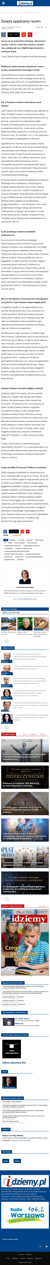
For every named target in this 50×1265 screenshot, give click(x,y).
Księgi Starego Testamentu (31, 545)
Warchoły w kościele (5, 673)
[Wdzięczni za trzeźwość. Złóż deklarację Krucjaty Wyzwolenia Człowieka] (25, 777)
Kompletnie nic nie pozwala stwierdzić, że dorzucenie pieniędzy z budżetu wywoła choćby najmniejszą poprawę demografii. (29, 656)
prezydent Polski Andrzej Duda (13, 554)
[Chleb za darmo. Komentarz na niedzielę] (25, 623)
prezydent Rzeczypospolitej (34, 557)
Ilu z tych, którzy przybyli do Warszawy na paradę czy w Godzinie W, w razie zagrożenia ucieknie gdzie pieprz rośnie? (30, 705)
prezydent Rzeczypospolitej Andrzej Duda (17, 551)
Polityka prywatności (25, 1262)
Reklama (29, 1254)
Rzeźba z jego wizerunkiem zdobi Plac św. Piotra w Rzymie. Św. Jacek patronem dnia (23, 1116)
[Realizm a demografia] (7, 658)
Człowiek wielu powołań (10, 1121)
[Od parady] (7, 707)
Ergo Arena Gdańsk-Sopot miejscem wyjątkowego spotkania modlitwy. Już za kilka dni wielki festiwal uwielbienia (24, 836)
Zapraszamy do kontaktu (21, 1140)
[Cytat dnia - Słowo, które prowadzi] (8, 623)
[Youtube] (46, 1246)
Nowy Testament (19, 543)
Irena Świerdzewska (25, 587)
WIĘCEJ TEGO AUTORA (11, 612)
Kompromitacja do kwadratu (6, 685)
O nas (8, 1258)
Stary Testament (32, 543)
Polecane (21, 1254)
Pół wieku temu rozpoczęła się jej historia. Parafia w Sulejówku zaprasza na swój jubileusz (22, 809)
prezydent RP (19, 557)
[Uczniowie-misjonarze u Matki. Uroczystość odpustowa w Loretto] (25, 856)
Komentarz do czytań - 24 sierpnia (13, 1004)
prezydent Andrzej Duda (33, 554)
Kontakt (22, 1258)
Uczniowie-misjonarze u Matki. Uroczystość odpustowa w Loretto (23, 863)
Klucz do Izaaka (6, 723)
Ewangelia (30, 540)
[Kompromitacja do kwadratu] (7, 682)
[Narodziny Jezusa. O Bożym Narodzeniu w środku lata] (41, 623)
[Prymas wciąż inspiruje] (7, 694)
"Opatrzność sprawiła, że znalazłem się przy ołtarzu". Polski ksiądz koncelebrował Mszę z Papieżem (24, 1106)
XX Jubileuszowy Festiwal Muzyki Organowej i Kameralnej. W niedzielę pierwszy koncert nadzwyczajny (24, 889)
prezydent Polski (9, 559)
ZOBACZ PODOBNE (10, 609)
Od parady (5, 710)
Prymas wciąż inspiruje (6, 698)
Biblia (10, 543)
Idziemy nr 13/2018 (7, 28)
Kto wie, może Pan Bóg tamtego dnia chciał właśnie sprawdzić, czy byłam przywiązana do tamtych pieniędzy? (30, 717)
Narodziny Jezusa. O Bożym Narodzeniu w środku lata (40, 634)
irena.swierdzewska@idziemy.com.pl (25, 599)
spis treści (42, 906)
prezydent (20, 559)
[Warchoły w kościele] (7, 670)
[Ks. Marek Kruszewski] (9, 1085)
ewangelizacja (8, 548)
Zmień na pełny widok (10, 1239)
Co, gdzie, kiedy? (9, 734)
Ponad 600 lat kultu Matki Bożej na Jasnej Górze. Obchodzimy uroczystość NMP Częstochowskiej (23, 987)
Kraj (24, 734)
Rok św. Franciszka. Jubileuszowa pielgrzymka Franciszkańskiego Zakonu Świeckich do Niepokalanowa (24, 757)
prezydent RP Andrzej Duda (23, 548)
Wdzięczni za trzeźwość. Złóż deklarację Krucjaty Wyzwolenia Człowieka (21, 784)
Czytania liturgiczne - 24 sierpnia (13, 997)
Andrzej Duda (8, 557)
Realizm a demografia (5, 661)
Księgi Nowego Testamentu (12, 545)
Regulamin (38, 1258)
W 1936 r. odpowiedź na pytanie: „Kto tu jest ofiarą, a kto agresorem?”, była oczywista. (30, 667)
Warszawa (32, 734)
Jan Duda (21, 540)
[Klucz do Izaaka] (7, 719)
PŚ (5, 543)
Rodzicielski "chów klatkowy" (12, 1101)
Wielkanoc (13, 540)
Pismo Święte (39, 540)
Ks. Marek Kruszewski (9, 1087)
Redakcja (15, 1258)
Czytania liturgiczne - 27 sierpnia (13, 1000)
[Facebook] (40, 1246)
